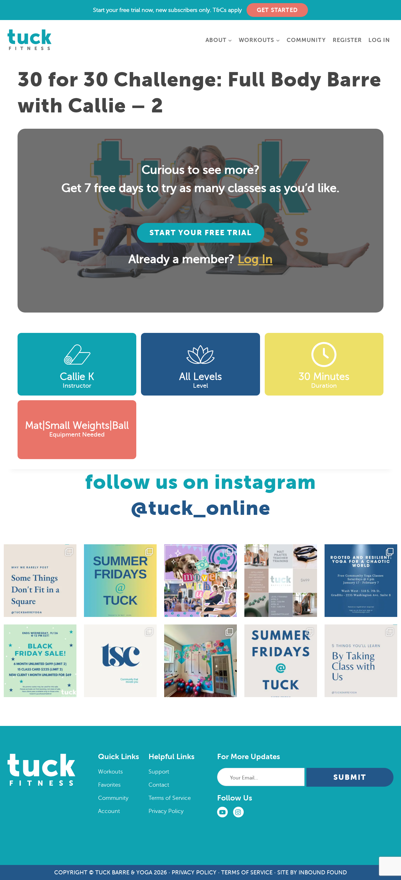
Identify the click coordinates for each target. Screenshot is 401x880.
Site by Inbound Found (312, 872)
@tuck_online (200, 508)
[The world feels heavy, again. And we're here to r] (361, 580)
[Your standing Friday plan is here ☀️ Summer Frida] (120, 580)
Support (158, 772)
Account (109, 811)
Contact (158, 785)
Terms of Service (169, 798)
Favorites (109, 785)
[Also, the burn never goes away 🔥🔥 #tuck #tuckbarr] (361, 660)
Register (347, 40)
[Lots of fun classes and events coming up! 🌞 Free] (200, 580)
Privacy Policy (166, 811)
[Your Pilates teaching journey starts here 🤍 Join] (280, 580)
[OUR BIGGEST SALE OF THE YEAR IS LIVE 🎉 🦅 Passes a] (40, 660)
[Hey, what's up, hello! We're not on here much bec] (40, 580)
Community (306, 40)
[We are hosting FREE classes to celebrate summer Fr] (280, 660)
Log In (379, 40)
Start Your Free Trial (200, 232)
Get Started (277, 10)
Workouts (110, 772)
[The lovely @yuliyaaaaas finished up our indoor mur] (200, 660)
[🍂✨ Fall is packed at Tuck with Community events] (120, 660)
